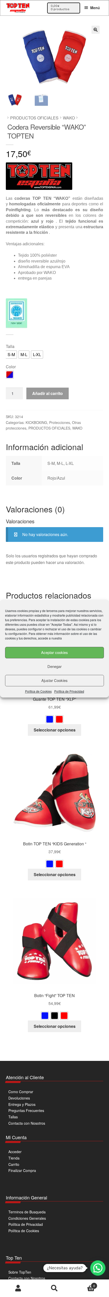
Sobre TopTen (19, 1272)
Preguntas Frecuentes (26, 1110)
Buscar (54, 1288)
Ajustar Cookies (54, 680)
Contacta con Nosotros (26, 1123)
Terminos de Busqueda (27, 1211)
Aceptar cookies (54, 652)
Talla (10, 346)
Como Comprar (20, 1091)
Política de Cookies (38, 691)
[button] (96, 30)
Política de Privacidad (69, 691)
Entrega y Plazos (21, 1104)
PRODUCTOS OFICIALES (34, 118)
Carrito (13, 1164)
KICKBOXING (36, 422)
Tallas (13, 1116)
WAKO (69, 118)
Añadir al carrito (47, 393)
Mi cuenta (18, 1288)
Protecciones (59, 422)
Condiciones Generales (27, 1218)
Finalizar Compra (22, 1170)
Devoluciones (19, 1098)
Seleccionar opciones (55, 730)
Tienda (14, 1158)
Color (11, 367)
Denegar (54, 666)
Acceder (15, 1151)
